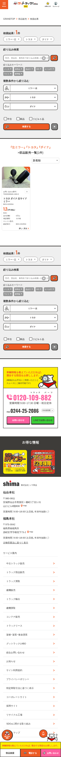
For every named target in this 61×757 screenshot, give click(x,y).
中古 (9, 118)
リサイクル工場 (14, 714)
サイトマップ (13, 732)
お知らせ (10, 661)
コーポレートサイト (16, 696)
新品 (22, 118)
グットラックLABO (16, 643)
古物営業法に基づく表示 (15, 542)
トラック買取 (13, 581)
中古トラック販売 (15, 563)
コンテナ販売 (13, 616)
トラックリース (14, 625)
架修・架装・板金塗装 (16, 634)
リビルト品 (38, 118)
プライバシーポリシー (17, 679)
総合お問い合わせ (15, 652)
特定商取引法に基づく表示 (20, 688)
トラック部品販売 (15, 572)
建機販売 (10, 590)
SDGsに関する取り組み (18, 723)
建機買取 (10, 607)
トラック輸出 (13, 598)
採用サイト (12, 705)
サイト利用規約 (14, 670)
